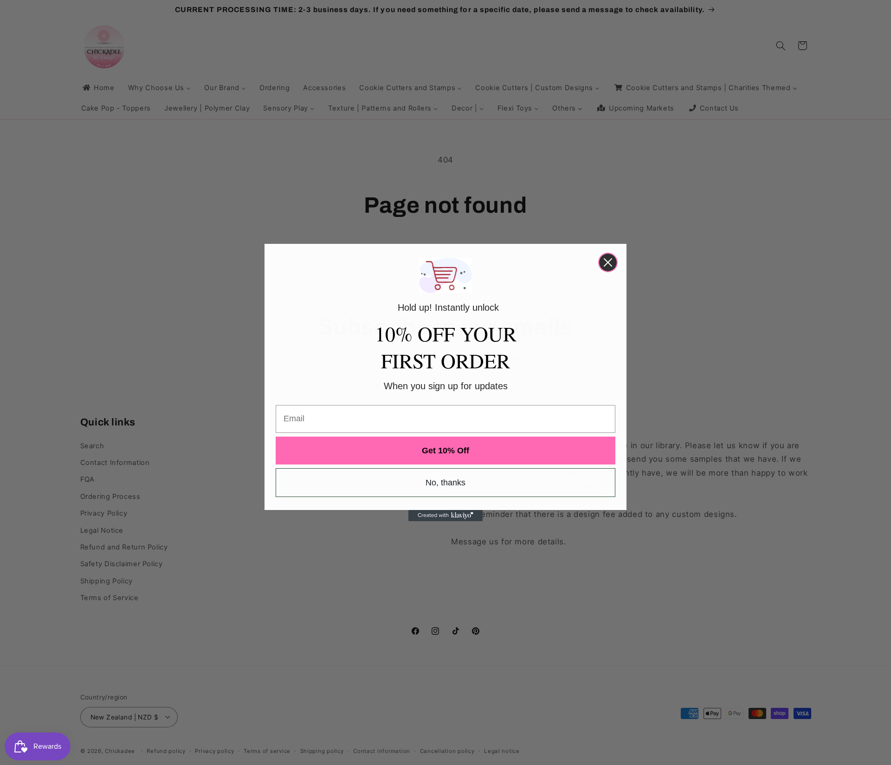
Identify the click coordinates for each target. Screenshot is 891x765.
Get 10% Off (445, 450)
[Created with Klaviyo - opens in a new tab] (445, 515)
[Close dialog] (608, 262)
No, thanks (445, 482)
